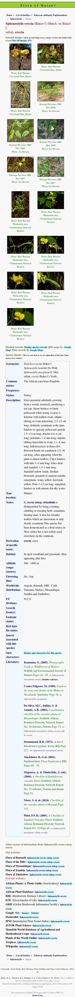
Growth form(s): (11, 610)
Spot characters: (12, 655)
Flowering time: (12, 578)
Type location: (11, 495)
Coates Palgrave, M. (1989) (39, 686)
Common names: (11, 383)
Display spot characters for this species (43, 652)
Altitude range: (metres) (11, 567)
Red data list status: (12, 628)
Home (9, 15)
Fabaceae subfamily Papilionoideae (50, 15)
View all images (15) (21, 40)
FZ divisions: (11, 601)
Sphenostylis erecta (44, 891)
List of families (23, 15)
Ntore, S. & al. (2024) (36, 800)
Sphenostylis (16, 18)
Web (17, 912)
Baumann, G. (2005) (36, 662)
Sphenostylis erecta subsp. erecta (43, 857)
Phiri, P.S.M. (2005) (35, 815)
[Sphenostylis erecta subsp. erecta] (20, 56)
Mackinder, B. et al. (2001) (39, 757)
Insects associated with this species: (12, 641)
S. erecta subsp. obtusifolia (39, 502)
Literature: (12, 662)
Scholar (35, 912)
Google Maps (36, 350)
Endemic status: (11, 619)
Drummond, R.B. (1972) (38, 742)
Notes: (10, 502)
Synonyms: (12, 364)
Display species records (35, 347)
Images (25, 912)
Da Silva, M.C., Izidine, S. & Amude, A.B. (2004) (40, 707)
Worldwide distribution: (13, 587)
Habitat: (11, 554)
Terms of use (37, 995)
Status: (10, 395)
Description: (13, 400)
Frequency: (13, 390)
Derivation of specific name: (12, 545)
